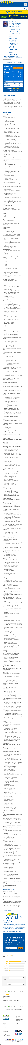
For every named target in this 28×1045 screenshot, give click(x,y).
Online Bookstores (6, 1036)
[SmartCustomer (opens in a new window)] (13, 90)
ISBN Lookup (18, 1024)
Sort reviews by (5, 978)
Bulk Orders (5, 1021)
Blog (4, 1024)
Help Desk (17, 1023)
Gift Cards (17, 1021)
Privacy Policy (5, 1031)
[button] (14, 962)
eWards (4, 1027)
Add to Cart (18, 67)
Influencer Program (19, 1019)
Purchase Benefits (7, 59)
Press (4, 1028)
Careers (4, 1023)
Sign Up (20, 948)
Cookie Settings (6, 1032)
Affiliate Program (19, 1017)
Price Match (5, 1030)
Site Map (4, 1034)
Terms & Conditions (6, 1035)
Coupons (4, 1026)
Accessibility (18, 1016)
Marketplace (18, 1026)
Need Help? (9, 1041)
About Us (17, 1015)
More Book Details (13, 54)
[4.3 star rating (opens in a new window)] (16, 88)
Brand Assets (18, 1020)
